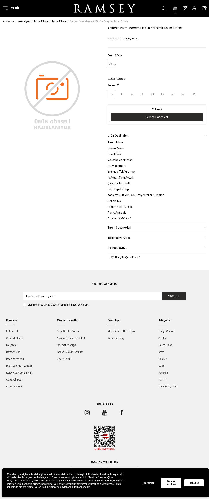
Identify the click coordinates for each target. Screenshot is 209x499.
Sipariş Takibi (64, 359)
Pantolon (163, 372)
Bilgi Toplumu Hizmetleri (19, 365)
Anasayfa (8, 21)
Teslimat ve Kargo (66, 345)
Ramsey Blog (13, 352)
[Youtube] (104, 413)
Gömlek (162, 359)
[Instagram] (87, 413)
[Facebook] (122, 413)
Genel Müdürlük (14, 338)
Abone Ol (174, 296)
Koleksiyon (24, 21)
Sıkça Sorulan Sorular (68, 331)
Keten (161, 352)
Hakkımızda (12, 331)
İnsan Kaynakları (15, 359)
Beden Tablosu (116, 79)
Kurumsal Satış (116, 338)
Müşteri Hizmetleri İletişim (122, 331)
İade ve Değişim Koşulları (70, 352)
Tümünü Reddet (171, 483)
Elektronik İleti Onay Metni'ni (44, 304)
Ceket (161, 365)
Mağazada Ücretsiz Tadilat (71, 338)
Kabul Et (194, 482)
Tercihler (148, 482)
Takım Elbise (41, 21)
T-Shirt (161, 379)
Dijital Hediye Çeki (167, 386)
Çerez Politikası (14, 379)
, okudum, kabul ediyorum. (58, 304)
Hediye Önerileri (166, 331)
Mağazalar (11, 345)
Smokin (162, 338)
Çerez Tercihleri (14, 386)
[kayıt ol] (194, 8)
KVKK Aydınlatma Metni (19, 372)
